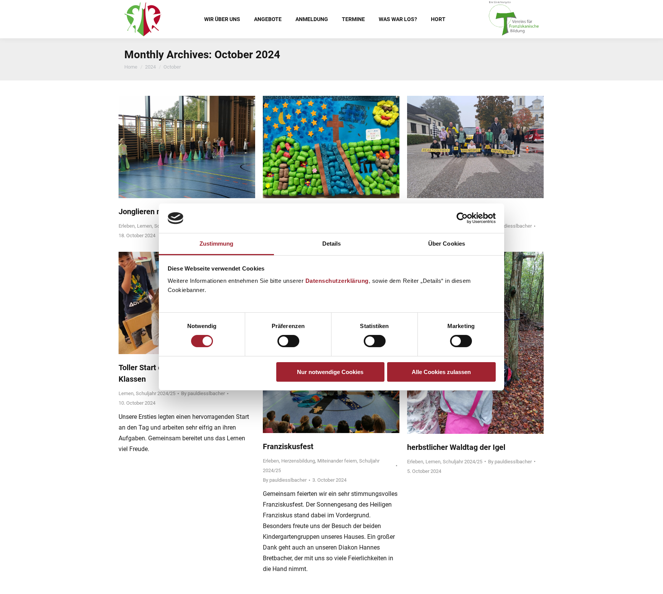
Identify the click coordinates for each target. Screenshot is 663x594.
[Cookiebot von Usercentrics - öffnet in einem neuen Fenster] (462, 218)
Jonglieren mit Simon (155, 211)
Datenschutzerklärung (337, 280)
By (510, 226)
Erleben (127, 226)
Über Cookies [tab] (446, 243)
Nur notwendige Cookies (330, 372)
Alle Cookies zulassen (441, 372)
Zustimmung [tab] (217, 243)
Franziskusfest (288, 446)
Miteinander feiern (337, 461)
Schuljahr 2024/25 (155, 393)
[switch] (288, 341)
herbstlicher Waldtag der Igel (456, 447)
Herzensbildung (298, 461)
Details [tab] (331, 243)
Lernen (144, 226)
